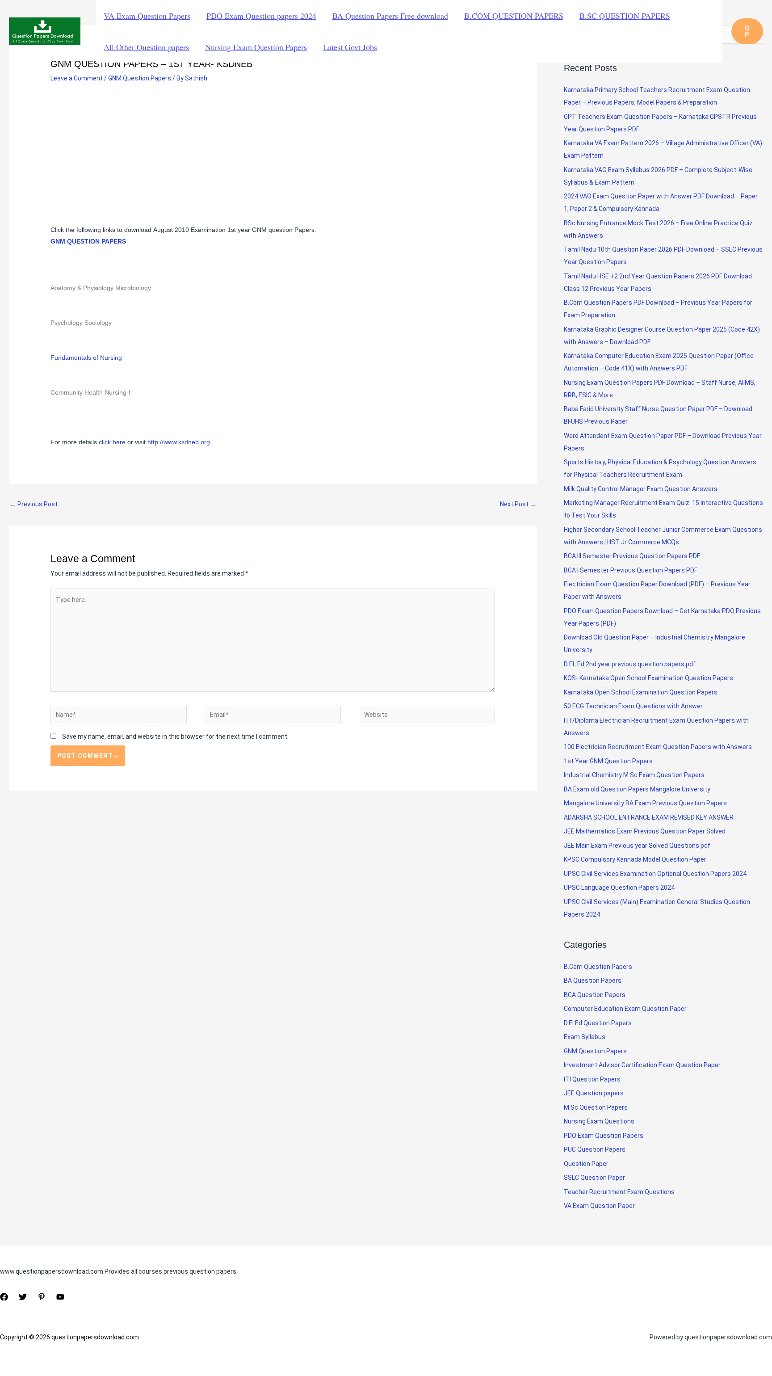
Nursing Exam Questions (599, 1121)
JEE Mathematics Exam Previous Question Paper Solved (645, 831)
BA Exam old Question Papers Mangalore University (637, 789)
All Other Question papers (146, 47)
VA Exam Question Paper (599, 1205)
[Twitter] (23, 1297)
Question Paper (586, 1163)
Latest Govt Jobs (350, 47)
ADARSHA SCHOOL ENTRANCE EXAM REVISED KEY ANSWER (649, 817)
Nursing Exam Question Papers (256, 47)
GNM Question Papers (139, 78)
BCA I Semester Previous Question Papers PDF (630, 570)
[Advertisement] (272, 157)
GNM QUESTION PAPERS (88, 241)
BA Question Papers (592, 980)
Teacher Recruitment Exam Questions (619, 1191)
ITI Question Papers (592, 1079)
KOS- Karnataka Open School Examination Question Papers (648, 678)
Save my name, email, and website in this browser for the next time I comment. (175, 736)
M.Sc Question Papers (596, 1107)
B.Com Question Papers (598, 966)
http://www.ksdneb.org (178, 442)
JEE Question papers (594, 1093)
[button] (747, 31)
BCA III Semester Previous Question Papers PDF (632, 556)
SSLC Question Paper (594, 1177)
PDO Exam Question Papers (603, 1135)
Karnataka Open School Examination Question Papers (640, 692)
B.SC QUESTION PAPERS (624, 15)
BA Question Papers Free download (390, 15)
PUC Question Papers (594, 1149)
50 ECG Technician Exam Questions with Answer (633, 706)
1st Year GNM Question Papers (608, 761)
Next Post (518, 504)
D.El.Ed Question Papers (598, 1023)
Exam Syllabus (584, 1036)
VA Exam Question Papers (147, 15)
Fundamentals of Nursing (86, 357)
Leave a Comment (76, 78)
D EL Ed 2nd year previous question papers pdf (630, 664)
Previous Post (34, 504)
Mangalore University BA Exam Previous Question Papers (645, 803)
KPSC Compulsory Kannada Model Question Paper (635, 859)
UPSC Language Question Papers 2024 (619, 887)
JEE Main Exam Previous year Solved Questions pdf (637, 845)
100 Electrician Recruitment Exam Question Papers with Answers (658, 746)
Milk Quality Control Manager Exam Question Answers (640, 488)
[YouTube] (60, 1297)
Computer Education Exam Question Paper (625, 1008)
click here (113, 442)
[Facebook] (4, 1297)
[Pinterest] (42, 1297)
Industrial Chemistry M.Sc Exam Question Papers (634, 774)
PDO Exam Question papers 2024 (261, 15)
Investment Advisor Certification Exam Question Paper (642, 1065)
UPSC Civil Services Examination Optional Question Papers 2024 (655, 873)
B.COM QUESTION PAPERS (513, 15)
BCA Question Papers (594, 994)
